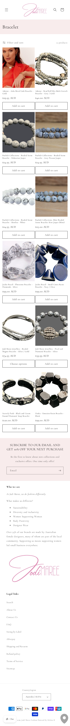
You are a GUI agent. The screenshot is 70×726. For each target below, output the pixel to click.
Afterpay (11, 639)
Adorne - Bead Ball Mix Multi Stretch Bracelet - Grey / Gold (51, 92)
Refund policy (13, 654)
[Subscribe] (59, 470)
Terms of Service (15, 661)
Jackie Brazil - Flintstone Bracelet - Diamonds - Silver (17, 285)
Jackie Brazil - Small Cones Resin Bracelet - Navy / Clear (49, 285)
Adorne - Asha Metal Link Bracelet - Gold (18, 92)
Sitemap (11, 668)
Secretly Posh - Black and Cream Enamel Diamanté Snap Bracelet (16, 414)
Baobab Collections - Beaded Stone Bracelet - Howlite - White (17, 221)
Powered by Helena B (46, 720)
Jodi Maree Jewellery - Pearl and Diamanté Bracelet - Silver (49, 350)
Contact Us (12, 617)
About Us (11, 609)
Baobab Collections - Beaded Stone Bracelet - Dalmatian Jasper (17, 156)
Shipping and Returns (17, 646)
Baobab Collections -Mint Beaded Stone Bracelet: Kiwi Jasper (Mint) (50, 221)
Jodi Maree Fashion (29, 720)
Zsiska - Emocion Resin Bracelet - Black (49, 414)
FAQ (9, 624)
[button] (6, 9)
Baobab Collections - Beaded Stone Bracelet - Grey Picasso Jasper (50, 156)
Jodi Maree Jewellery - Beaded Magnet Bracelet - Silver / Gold (15, 350)
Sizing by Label (14, 631)
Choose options (18, 363)
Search (10, 602)
